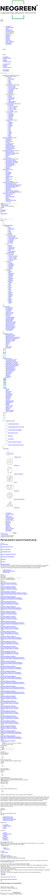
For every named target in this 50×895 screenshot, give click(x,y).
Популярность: (4, 578)
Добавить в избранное (11, 586)
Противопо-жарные (10, 148)
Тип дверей (8, 111)
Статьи (4, 827)
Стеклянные (11, 114)
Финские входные (10, 147)
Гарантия (8, 39)
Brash (9, 121)
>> (6, 741)
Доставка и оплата (10, 31)
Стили (7, 94)
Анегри (10, 83)
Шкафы (7, 177)
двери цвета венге (7, 569)
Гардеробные (9, 173)
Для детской (11, 89)
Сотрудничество (9, 33)
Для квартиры (9, 138)
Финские (10, 117)
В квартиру (10, 90)
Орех (9, 80)
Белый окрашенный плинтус (7, 546)
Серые (9, 82)
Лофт (9, 100)
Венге (9, 81)
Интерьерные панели (10, 187)
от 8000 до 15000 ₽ (12, 109)
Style (9, 128)
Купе (7, 156)
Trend (9, 129)
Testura (9, 136)
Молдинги (8, 188)
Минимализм (11, 102)
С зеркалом (8, 140)
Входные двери (6, 137)
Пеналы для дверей (10, 154)
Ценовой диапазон (10, 103)
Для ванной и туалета (13, 88)
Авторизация (9, 42)
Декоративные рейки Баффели (12, 186)
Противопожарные (10, 163)
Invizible (10, 123)
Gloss (9, 127)
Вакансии (8, 38)
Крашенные (11, 115)
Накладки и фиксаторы (11, 200)
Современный (11, 97)
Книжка (7, 155)
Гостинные (8, 171)
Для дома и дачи (12, 86)
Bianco (9, 135)
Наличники (8, 189)
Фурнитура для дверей (8, 820)
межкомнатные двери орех (9, 571)
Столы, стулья (9, 178)
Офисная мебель (9, 176)
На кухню (10, 93)
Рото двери (8, 157)
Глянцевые (10, 116)
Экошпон (10, 118)
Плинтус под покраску (6, 549)
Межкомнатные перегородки (12, 153)
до (1, 749)
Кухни (7, 170)
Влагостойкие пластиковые (12, 162)
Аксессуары (5, 193)
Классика (10, 95)
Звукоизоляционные (10, 164)
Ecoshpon (10, 124)
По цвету (8, 76)
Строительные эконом (11, 160)
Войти (5, 847)
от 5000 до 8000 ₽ (12, 107)
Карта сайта (5, 837)
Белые (9, 77)
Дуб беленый (11, 78)
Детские (7, 175)
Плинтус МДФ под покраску (12, 190)
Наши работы (9, 29)
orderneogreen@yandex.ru (6, 855)
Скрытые (10, 113)
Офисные (8, 168)
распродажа (11, 104)
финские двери (6, 572)
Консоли (8, 180)
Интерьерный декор (7, 182)
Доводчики (8, 201)
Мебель (4, 169)
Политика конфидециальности (7, 861)
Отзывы (7, 36)
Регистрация (8, 43)
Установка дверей (10, 27)
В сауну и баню (11, 87)
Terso (9, 134)
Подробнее (3, 586)
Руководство (8, 40)
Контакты (8, 34)
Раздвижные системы (8, 150)
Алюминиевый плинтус (11, 183)
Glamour (10, 133)
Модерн (10, 96)
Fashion (10, 131)
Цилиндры (8, 198)
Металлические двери (8, 818)
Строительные (9, 149)
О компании (8, 26)
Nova (9, 130)
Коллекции (8, 120)
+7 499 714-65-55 (4, 204)
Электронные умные (10, 145)
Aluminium (10, 122)
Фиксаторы (8, 195)
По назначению (9, 84)
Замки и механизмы (10, 196)
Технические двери (7, 158)
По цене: (2, 579)
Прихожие (8, 174)
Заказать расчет (4, 213)
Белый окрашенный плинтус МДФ (13, 184)
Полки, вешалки (9, 181)
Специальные (9, 166)
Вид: (2, 580)
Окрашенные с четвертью (11, 161)
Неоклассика (11, 99)
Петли (7, 197)
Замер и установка (10, 41)
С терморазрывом (10, 143)
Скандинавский (11, 101)
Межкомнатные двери (8, 75)
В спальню (10, 91)
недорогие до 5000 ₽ (12, 106)
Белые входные (9, 141)
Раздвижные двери (10, 151)
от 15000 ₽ (10, 110)
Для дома (8, 142)
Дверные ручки (9, 194)
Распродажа (8, 35)
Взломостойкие (9, 144)
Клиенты (5, 60)
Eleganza (10, 125)
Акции (7, 28)
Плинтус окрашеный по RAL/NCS (13, 191)
